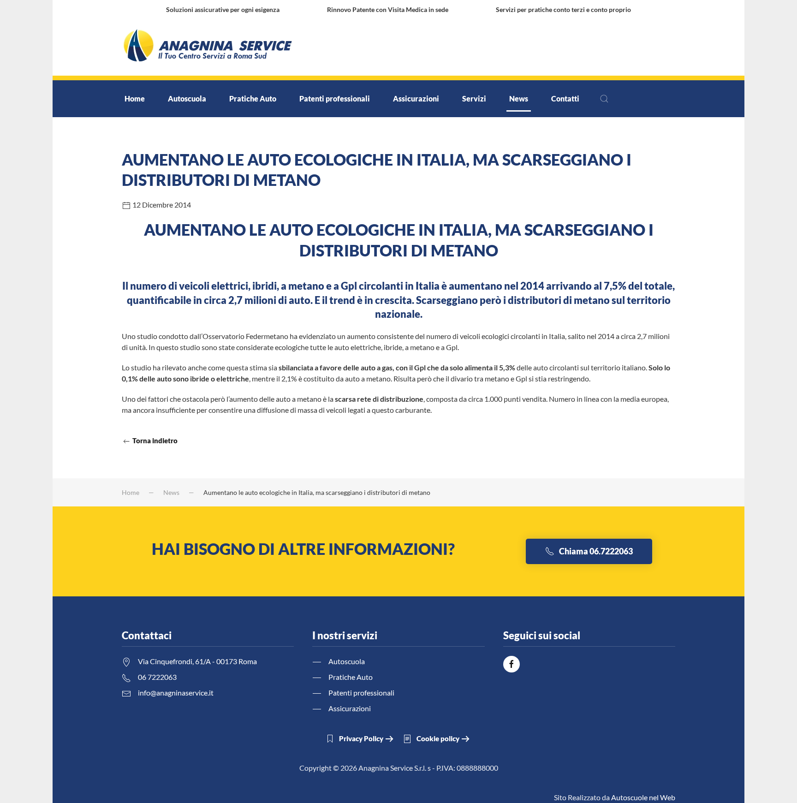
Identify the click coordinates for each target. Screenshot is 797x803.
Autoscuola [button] (187, 98)
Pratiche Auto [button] (252, 98)
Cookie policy (437, 738)
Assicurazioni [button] (416, 98)
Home (135, 98)
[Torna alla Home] (208, 47)
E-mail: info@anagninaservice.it (624, 47)
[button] (604, 98)
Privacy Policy (361, 738)
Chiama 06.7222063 (596, 551)
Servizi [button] (474, 98)
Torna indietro (154, 440)
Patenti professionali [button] (334, 98)
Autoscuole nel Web (643, 797)
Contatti (565, 98)
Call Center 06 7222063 (519, 47)
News (518, 98)
